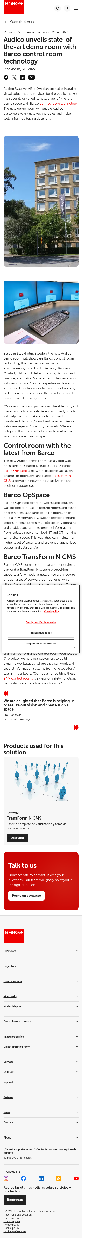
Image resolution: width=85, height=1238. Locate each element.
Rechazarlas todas (41, 633)
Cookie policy (51, 611)
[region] (41, 619)
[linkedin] (22, 77)
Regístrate (15, 1200)
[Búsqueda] (67, 8)
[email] (31, 77)
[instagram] (6, 1178)
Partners (8, 1097)
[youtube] (76, 1178)
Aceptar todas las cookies (41, 643)
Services (8, 1062)
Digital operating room (17, 1046)
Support (8, 1082)
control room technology (59, 103)
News (7, 1112)
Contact (8, 1122)
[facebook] (6, 77)
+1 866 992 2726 (18, 1157)
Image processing (14, 1036)
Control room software (17, 1021)
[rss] (58, 1178)
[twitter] (14, 77)
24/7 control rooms (18, 678)
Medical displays (13, 1006)
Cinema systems (13, 981)
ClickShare (10, 951)
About (7, 1137)
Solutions (9, 1072)
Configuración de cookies (41, 622)
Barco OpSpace (15, 471)
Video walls (10, 996)
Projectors (10, 966)
